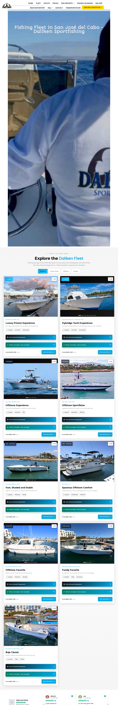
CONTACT (59, 8)
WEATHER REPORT (37, 8)
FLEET (38, 3)
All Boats (43, 271)
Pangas (75, 271)
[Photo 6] (93, 315)
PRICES (55, 3)
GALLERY (98, 3)
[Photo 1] (28, 315)
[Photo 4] (88, 315)
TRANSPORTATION (73, 8)
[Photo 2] (31, 315)
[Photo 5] (90, 315)
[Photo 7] (95, 315)
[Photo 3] (34, 315)
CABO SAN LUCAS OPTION (92, 7)
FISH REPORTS (67, 3)
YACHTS (47, 3)
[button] (68, 3)
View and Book (48, 352)
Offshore (66, 271)
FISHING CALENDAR (85, 3)
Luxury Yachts (54, 271)
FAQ (49, 8)
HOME (30, 3)
